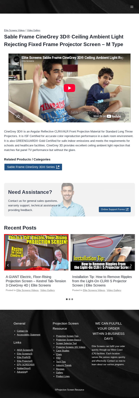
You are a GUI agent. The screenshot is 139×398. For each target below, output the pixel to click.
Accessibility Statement (28, 334)
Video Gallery (33, 30)
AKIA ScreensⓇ (25, 350)
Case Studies (62, 350)
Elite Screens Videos (14, 30)
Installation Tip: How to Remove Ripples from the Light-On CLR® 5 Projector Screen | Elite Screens (102, 281)
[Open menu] (132, 6)
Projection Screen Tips (67, 336)
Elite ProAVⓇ (24, 357)
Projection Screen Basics (68, 339)
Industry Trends (64, 365)
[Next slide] (131, 265)
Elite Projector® (25, 361)
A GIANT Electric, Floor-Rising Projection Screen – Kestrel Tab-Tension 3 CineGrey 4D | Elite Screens (36, 281)
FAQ (58, 358)
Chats (59, 354)
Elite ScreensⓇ (24, 353)
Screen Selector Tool (66, 343)
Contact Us (22, 331)
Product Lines (63, 376)
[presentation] (36, 252)
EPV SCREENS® (26, 364)
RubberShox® (24, 368)
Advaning (21, 372)
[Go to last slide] (8, 265)
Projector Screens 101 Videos (70, 347)
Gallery (59, 372)
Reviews (60, 369)
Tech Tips (61, 361)
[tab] (67, 299)
